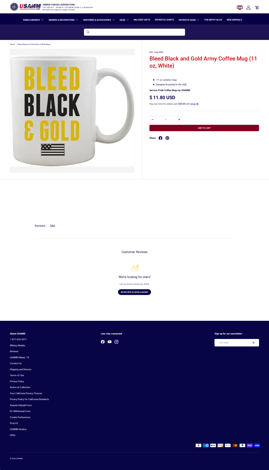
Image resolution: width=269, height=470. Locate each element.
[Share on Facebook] (160, 138)
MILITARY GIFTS (142, 19)
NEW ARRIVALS (234, 19)
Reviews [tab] (40, 225)
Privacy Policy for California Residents (29, 399)
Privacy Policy (17, 381)
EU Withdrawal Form (20, 411)
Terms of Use (17, 375)
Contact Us (15, 363)
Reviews (14, 351)
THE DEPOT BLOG (213, 19)
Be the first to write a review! (134, 292)
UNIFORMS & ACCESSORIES (97, 20)
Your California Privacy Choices (26, 393)
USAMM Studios (18, 429)
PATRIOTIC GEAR (187, 20)
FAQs (12, 435)
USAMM (19, 459)
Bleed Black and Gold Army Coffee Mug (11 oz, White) (35, 44)
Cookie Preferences (20, 417)
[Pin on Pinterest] (167, 138)
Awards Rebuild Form (21, 405)
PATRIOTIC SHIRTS (164, 19)
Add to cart (204, 128)
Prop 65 (14, 423)
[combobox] (134, 32)
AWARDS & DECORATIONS (62, 20)
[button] (257, 7)
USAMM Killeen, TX (19, 357)
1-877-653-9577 (18, 339)
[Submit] (87, 32)
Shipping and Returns (20, 369)
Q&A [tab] (52, 225)
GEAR (122, 20)
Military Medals (17, 345)
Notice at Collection (20, 387)
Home (12, 44)
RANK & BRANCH (31, 20)
